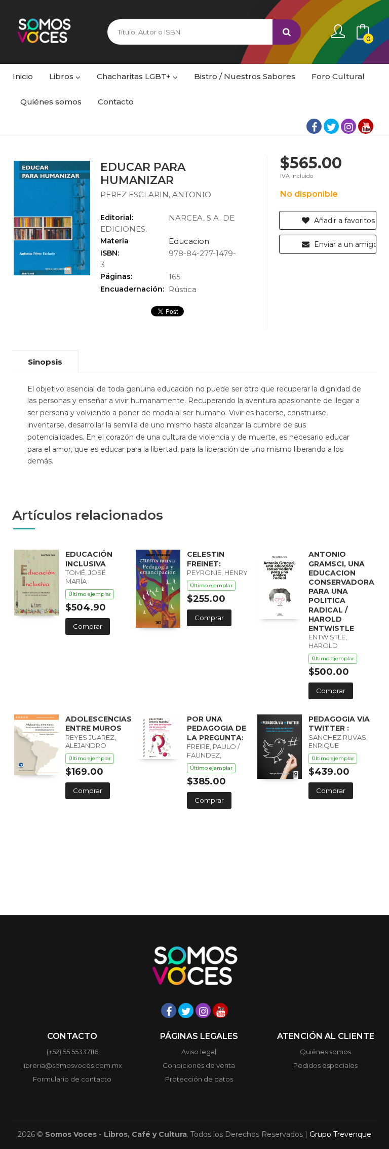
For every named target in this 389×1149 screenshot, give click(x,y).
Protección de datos (199, 1079)
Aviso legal (198, 1052)
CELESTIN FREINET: (205, 559)
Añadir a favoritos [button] (343, 220)
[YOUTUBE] (365, 126)
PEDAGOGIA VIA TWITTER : (339, 723)
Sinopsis (45, 362)
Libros (62, 76)
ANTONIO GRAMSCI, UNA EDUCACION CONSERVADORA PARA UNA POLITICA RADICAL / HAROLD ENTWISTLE (341, 591)
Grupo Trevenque (340, 1134)
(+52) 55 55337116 (72, 1052)
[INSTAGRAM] (348, 126)
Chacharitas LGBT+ (135, 76)
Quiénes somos (325, 1052)
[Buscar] (287, 32)
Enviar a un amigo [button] (344, 244)
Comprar (87, 626)
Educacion (189, 241)
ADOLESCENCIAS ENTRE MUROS (98, 723)
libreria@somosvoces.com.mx (72, 1065)
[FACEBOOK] (314, 126)
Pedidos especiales (325, 1065)
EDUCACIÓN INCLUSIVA (88, 559)
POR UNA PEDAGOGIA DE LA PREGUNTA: (216, 728)
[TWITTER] (331, 126)
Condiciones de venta (199, 1065)
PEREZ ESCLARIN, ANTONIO (155, 194)
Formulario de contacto (72, 1079)
